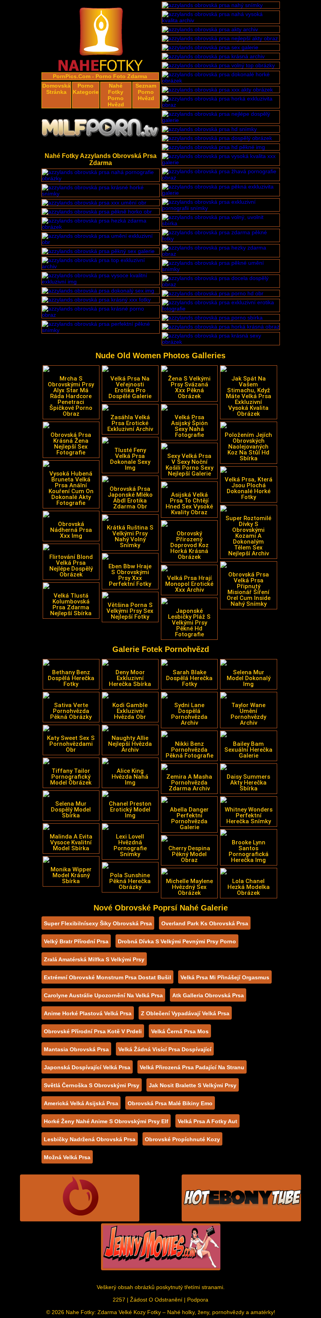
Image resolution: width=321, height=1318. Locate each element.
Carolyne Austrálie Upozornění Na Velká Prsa (103, 995)
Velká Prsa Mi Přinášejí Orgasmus (224, 977)
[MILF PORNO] (100, 129)
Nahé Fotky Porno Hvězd (116, 95)
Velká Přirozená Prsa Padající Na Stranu (192, 1067)
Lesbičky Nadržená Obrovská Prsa (89, 1139)
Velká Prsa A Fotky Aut (207, 1121)
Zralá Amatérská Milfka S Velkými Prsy (94, 959)
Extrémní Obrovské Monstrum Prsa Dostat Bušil (107, 977)
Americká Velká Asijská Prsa (81, 1103)
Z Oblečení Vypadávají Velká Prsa (185, 1013)
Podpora (197, 1299)
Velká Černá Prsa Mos (180, 1031)
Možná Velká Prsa (67, 1157)
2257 (119, 1299)
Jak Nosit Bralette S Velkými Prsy (192, 1085)
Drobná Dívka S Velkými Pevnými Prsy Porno (177, 941)
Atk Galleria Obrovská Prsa (208, 995)
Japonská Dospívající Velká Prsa (87, 1067)
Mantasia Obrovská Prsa (76, 1049)
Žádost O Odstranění (156, 1299)
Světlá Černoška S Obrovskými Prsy (91, 1085)
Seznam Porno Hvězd (145, 92)
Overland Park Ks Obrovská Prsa (204, 923)
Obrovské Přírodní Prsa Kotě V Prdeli (93, 1031)
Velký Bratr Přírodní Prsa (76, 941)
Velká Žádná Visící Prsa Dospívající (164, 1049)
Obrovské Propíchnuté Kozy (182, 1139)
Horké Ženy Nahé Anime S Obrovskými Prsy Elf (106, 1121)
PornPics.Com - (73, 76)
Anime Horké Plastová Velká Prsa (88, 1013)
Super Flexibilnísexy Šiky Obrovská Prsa (98, 923)
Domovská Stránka (56, 89)
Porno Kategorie (86, 89)
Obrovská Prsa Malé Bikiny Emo (170, 1103)
